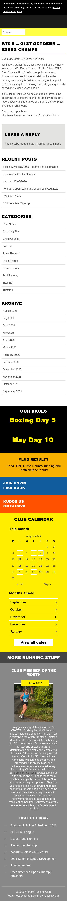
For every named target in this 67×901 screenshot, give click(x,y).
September (33, 602)
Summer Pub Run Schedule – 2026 (34, 825)
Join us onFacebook (14, 485)
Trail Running (10, 275)
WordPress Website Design (23, 895)
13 (33, 559)
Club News (9, 224)
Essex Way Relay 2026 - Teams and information (30, 166)
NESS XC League (22, 832)
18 (19, 565)
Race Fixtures (11, 253)
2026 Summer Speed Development (33, 858)
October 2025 (10, 384)
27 (33, 572)
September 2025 (12, 391)
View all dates (33, 642)
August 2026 (10, 310)
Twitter (49, 32)
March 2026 (9, 347)
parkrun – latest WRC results (29, 852)
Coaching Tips (11, 231)
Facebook (42, 32)
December (33, 624)
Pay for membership (24, 845)
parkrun (7, 246)
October (33, 609)
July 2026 (8, 318)
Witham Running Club (18, 21)
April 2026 (9, 340)
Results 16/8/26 (12, 196)
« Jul (20, 584)
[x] (62, 11)
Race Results (10, 260)
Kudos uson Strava (14, 504)
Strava (56, 32)
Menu (62, 32)
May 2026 (8, 332)
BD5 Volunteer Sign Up (16, 203)
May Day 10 (33, 440)
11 (20, 559)
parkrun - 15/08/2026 (15, 181)
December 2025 (12, 369)
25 (19, 572)
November (33, 617)
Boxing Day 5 (32, 420)
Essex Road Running (24, 838)
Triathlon (8, 290)
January (33, 631)
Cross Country (11, 238)
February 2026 (11, 354)
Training (7, 282)
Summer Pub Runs (25, 772)
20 (33, 565)
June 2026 (9, 325)
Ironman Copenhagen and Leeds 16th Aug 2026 (30, 188)
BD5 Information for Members (19, 174)
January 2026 (11, 362)
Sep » (47, 584)
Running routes (20, 865)
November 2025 (12, 376)
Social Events (11, 268)
